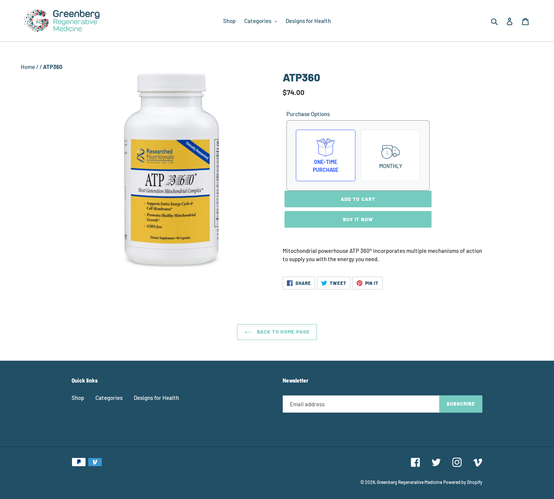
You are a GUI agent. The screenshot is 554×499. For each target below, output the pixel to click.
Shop (78, 397)
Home (28, 66)
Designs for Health (156, 397)
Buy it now (358, 219)
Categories (108, 397)
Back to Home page (283, 332)
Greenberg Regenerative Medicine (409, 482)
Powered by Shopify (462, 482)
